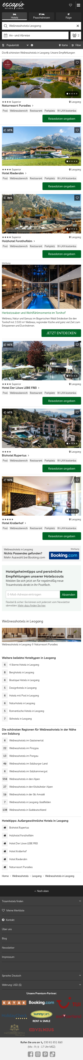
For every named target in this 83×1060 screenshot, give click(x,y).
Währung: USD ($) (12, 984)
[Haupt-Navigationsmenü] (78, 5)
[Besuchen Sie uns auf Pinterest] (45, 1054)
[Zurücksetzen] (77, 26)
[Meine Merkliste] (70, 5)
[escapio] (13, 5)
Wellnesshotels (20, 875)
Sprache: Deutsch (11, 975)
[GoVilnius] (41, 1030)
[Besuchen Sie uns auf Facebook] (30, 1054)
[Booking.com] (41, 1003)
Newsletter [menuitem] (8, 947)
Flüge (69, 17)
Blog (4, 938)
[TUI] (68, 1003)
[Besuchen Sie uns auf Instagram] (38, 1054)
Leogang (37, 875)
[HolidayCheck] (14, 1016)
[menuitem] (41, 910)
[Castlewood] (14, 1030)
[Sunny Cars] (41, 1016)
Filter (78, 45)
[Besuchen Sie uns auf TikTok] (52, 1054)
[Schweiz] (68, 1016)
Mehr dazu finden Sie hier (32, 605)
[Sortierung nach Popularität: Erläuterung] (32, 45)
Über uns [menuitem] (7, 929)
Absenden (68, 594)
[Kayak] (14, 1003)
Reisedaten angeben (61, 118)
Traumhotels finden (12, 901)
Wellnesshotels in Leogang (59, 875)
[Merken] (77, 62)
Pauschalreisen (41, 17)
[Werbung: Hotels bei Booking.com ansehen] (64, 555)
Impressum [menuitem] (8, 957)
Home (5, 875)
